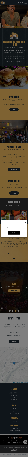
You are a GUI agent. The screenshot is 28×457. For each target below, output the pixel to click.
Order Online (14, 233)
